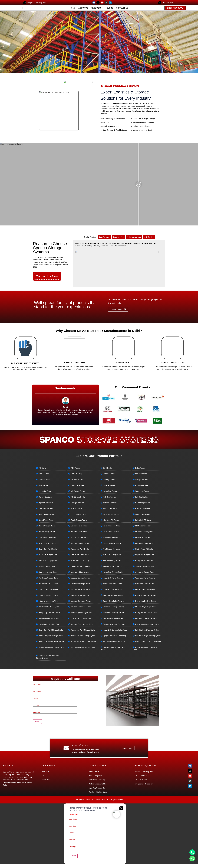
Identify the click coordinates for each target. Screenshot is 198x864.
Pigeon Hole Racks (46, 503)
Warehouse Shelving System (113, 613)
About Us (83, 8)
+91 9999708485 (168, 3)
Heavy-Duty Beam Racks (144, 560)
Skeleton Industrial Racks (144, 584)
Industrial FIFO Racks (143, 520)
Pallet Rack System (142, 508)
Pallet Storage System (111, 532)
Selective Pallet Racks (79, 526)
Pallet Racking (76, 474)
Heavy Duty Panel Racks (80, 555)
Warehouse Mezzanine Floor (49, 618)
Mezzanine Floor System (80, 572)
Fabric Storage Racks (79, 520)
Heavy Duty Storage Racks (113, 572)
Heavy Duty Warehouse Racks (114, 618)
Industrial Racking (141, 497)
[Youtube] (102, 2)
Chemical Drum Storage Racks (82, 618)
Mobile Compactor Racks (112, 566)
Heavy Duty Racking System (145, 601)
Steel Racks (107, 468)
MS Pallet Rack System (144, 532)
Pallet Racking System (47, 532)
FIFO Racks (75, 468)
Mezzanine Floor (45, 491)
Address (36, 705)
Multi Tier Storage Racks (112, 560)
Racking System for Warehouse (114, 624)
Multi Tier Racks (44, 485)
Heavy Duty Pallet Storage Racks (51, 630)
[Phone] (192, 852)
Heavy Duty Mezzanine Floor (146, 613)
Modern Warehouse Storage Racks (51, 647)
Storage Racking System (112, 543)
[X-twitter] (98, 2)
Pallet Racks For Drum (111, 526)
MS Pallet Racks (77, 479)
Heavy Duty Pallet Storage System (83, 641)
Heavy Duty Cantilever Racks (49, 613)
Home (72, 8)
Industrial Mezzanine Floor (48, 601)
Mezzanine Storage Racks (80, 584)
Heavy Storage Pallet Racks (145, 595)
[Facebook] (93, 2)
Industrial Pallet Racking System (147, 630)
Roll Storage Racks (110, 508)
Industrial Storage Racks (144, 543)
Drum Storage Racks (78, 514)
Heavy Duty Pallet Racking (113, 578)
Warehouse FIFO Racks (112, 537)
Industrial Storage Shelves (48, 595)
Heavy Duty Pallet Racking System (51, 641)
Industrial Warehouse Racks (81, 607)
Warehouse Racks (142, 491)
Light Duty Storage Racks (144, 555)
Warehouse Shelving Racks (81, 595)
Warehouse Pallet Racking (145, 578)
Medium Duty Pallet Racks (80, 589)
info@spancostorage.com (36, 3)
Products (96, 8)
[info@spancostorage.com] (24, 2)
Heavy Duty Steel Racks (47, 543)
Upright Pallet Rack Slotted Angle (115, 636)
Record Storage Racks (47, 526)
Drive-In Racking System (48, 560)
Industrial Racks (44, 479)
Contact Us (122, 8)
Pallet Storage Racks (110, 514)
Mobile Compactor (109, 503)
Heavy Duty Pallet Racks (48, 549)
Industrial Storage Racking (80, 578)
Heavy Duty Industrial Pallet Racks (115, 641)
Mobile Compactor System (145, 589)
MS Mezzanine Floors (143, 526)
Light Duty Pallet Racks (47, 537)
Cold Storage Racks (142, 503)
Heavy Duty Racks (110, 491)
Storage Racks (44, 474)
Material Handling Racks (112, 555)
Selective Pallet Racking (80, 560)
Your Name (37, 685)
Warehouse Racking (142, 514)
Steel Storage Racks (46, 514)
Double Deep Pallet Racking (113, 601)
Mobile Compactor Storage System (83, 647)
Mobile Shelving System (47, 566)
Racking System (109, 479)
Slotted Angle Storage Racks (81, 613)
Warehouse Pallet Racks (80, 549)
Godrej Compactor (77, 503)
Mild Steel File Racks (111, 520)
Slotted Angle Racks (46, 520)
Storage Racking (141, 479)
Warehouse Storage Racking (113, 607)
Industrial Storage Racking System (148, 636)
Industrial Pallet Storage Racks (82, 624)
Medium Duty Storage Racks (145, 607)
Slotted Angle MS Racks (144, 549)
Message (36, 712)
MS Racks (42, 468)
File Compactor (141, 474)
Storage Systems (109, 485)
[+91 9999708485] (159, 2)
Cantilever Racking (46, 508)
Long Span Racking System (113, 589)
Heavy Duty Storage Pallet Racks (115, 630)
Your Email (37, 692)
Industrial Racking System (48, 589)
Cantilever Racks (141, 485)
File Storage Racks (78, 497)
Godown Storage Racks (79, 537)
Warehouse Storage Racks (48, 578)
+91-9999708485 (87, 810)
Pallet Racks (140, 468)
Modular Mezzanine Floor (112, 584)
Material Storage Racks (143, 537)
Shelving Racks (109, 474)
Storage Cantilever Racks (144, 566)
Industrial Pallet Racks (79, 532)
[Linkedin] (110, 2)
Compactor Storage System (145, 572)
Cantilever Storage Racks (48, 572)
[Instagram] (106, 2)
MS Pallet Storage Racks (48, 555)
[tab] (90, 237)
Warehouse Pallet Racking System (148, 641)
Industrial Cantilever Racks (81, 601)
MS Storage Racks (78, 491)
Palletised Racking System (48, 584)
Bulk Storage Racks (78, 508)
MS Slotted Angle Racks (80, 543)
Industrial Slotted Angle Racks (146, 618)
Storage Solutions (45, 497)
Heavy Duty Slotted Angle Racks (147, 624)
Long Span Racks (77, 485)
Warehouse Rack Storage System (83, 636)
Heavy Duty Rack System (80, 566)
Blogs (110, 8)
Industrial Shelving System (113, 595)
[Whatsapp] (192, 858)
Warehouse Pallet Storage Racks (83, 630)
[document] (99, 833)
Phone (35, 699)
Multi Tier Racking (109, 497)
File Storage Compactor (111, 549)
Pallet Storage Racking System (50, 624)
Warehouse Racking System (49, 607)
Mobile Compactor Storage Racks (51, 636)
